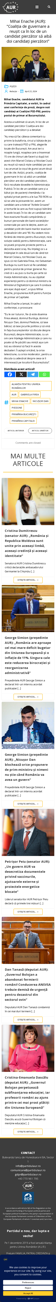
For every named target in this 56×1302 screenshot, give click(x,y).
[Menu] (37, 7)
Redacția (13, 91)
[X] (21, 374)
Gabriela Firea (30, 394)
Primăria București (24, 414)
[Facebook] (9, 374)
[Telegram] (32, 374)
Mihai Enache (20, 401)
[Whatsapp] (44, 374)
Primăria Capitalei (23, 420)
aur (14, 394)
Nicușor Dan (40, 401)
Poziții (13, 86)
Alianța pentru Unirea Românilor (26, 385)
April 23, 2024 (31, 91)
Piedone (17, 407)
